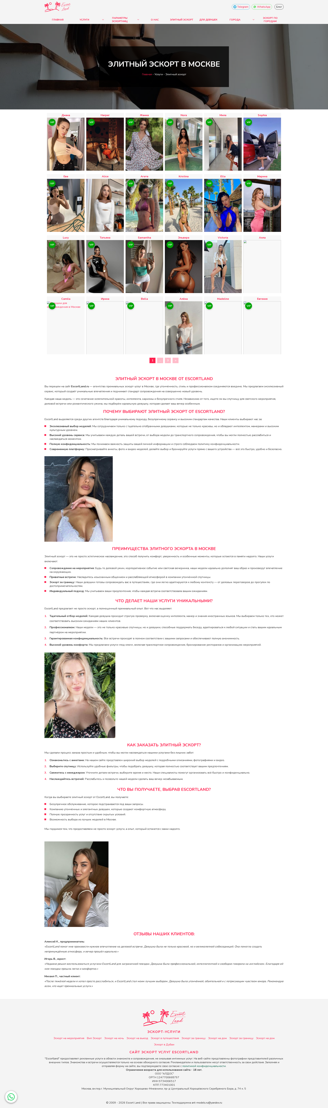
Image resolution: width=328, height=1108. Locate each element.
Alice (105, 176)
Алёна (184, 299)
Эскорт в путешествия (165, 1038)
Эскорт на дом (217, 1038)
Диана (66, 115)
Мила (223, 115)
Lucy (66, 238)
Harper (105, 115)
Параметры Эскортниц (120, 19)
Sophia (262, 115)
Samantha (144, 238)
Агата (144, 176)
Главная (58, 19)
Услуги (84, 19)
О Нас (155, 19)
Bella (144, 299)
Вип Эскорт (94, 1038)
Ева (66, 176)
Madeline (223, 299)
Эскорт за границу (193, 1038)
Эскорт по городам (270, 19)
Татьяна (105, 238)
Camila (65, 299)
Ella (223, 176)
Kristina (184, 176)
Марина (262, 176)
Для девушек (208, 19)
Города (235, 19)
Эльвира (183, 238)
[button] (11, 1097)
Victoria (223, 238)
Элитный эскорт (181, 19)
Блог (279, 7)
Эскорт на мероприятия (68, 1038)
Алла (262, 238)
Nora (184, 115)
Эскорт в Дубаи (164, 1044)
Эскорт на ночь (114, 1038)
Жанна (144, 115)
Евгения (262, 299)
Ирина (105, 299)
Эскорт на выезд (137, 1038)
